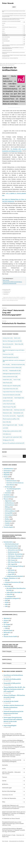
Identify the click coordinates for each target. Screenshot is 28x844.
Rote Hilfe (7, 422)
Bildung (7, 507)
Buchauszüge (9, 486)
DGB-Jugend (11, 564)
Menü (14, 7)
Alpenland (6, 618)
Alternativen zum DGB (14, 550)
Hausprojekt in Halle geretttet (12, 683)
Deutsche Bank (8, 630)
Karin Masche (10, 298)
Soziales (7, 523)
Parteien (6, 584)
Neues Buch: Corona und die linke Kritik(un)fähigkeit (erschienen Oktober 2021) (13, 11)
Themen (3, 29)
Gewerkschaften (8, 542)
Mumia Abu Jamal (9, 416)
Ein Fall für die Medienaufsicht (12, 679)
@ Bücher (8, 478)
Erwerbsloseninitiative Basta (12, 367)
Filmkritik (6, 474)
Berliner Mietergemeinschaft (12, 341)
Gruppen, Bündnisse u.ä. (10, 578)
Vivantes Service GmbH (10, 636)
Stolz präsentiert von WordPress (16, 841)
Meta (3, 802)
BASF (5, 622)
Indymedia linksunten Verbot (12, 391)
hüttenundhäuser (10, 511)
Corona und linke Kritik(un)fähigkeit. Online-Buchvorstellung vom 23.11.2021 (14, 13)
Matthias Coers (19, 410)
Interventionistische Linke (11, 394)
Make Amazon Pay (9, 407)
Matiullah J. (4, 300)
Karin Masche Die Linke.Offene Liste (19, 298)
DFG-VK (6, 364)
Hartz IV (16, 379)
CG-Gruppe (7, 624)
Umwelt (7, 525)
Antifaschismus (6, 291)
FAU (5, 370)
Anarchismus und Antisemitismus (13, 675)
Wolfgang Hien (8, 440)
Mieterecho (7, 413)
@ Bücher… (5, 784)
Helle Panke (7, 382)
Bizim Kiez (19, 344)
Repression (5, 294)
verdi (5, 428)
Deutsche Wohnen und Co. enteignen (14, 361)
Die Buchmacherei (18, 364)
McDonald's (7, 632)
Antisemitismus (9, 505)
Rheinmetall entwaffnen (11, 419)
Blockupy (7, 347)
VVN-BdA (7, 434)
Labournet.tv (7, 400)
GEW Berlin (11, 570)
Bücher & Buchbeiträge (9, 791)
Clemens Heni (8, 354)
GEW (7, 568)
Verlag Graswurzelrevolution (12, 431)
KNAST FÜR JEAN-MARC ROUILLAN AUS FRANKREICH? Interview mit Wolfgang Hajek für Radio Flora (13, 48)
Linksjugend (10, 596)
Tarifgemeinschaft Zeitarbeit (14, 576)
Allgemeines (8, 501)
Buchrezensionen (11, 480)
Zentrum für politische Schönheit (13, 443)
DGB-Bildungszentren (14, 558)
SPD (6, 606)
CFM (6, 628)
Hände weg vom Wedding (11, 385)
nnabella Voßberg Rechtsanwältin (12, 300)
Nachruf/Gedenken (9, 497)
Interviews (8, 493)
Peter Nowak (8, 3)
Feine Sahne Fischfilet (15, 297)
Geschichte (7, 495)
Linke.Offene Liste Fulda (13, 592)
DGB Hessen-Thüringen (15, 556)
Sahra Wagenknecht (10, 425)
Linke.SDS (9, 594)
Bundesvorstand (12, 552)
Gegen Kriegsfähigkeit (10, 725)
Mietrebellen (18, 413)
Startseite (3, 23)
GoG (6, 580)
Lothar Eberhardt (9, 404)
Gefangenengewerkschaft (11, 373)
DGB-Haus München (14, 562)
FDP (6, 600)
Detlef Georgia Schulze (10, 357)
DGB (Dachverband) (12, 548)
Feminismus (8, 509)
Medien (7, 519)
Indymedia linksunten (10, 388)
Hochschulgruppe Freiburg (15, 566)
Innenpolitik (8, 513)
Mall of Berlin (7, 410)
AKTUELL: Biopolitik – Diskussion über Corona (9, 27)
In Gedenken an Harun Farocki (7, 50)
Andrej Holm (8, 338)
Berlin (17, 338)
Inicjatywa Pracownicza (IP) (13, 582)
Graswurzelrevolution (10, 376)
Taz (21, 425)
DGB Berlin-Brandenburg (15, 554)
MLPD (6, 602)
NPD (6, 604)
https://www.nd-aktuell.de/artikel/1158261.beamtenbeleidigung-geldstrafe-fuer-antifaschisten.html (12, 282)
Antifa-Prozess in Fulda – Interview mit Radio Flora (13, 835)
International (9, 515)
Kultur (7, 517)
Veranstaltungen (7, 787)
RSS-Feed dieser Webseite (13, 671)
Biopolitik (6, 472)
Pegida (20, 416)
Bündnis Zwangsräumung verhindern (13, 350)
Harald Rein (7, 379)
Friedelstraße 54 (15, 370)
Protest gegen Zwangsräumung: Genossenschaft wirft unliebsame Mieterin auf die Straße (13, 719)
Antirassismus (6, 292)
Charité (6, 626)
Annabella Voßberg (8, 297)
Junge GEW (11, 574)
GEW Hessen (11, 572)
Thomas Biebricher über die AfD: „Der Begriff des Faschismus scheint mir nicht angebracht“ (14, 689)
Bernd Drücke (8, 344)
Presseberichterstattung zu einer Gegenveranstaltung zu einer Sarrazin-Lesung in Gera (13, 53)
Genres (3, 31)
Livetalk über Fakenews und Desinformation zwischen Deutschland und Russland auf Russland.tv (13, 45)
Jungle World (8, 397)
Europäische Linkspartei (12, 598)
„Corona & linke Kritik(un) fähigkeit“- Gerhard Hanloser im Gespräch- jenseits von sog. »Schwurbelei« (14, 16)
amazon (6, 620)
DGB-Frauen (11, 560)
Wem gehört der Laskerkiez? (12, 437)
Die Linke (7, 586)
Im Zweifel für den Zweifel (11, 701)
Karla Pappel (19, 397)
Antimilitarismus (8, 468)
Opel (5, 634)
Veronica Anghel (8, 527)
